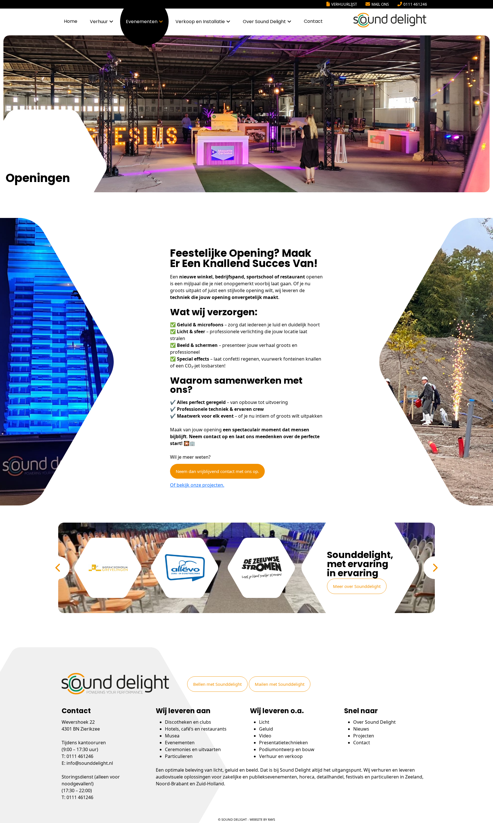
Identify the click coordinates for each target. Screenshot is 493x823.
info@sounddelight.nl (89, 763)
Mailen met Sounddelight (279, 684)
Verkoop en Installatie (200, 21)
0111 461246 (415, 4)
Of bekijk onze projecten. (197, 485)
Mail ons (380, 4)
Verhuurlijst (344, 4)
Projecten (363, 736)
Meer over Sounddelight (357, 586)
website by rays (262, 819)
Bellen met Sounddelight (217, 684)
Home (70, 21)
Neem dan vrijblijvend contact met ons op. (217, 471)
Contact (313, 21)
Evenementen (141, 21)
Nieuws (361, 729)
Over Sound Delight (264, 21)
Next (434, 567)
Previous (58, 567)
